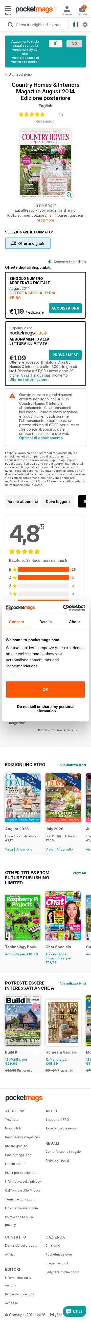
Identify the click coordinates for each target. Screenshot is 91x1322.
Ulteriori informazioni (28, 379)
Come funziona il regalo (63, 1152)
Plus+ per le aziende (20, 1173)
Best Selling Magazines (22, 1137)
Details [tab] (45, 622)
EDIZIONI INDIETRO (25, 764)
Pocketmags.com (59, 1254)
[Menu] (8, 9)
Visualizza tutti (73, 765)
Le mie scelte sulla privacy (19, 1221)
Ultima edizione (20, 74)
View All (79, 873)
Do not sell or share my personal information (45, 708)
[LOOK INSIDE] (45, 196)
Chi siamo (53, 1245)
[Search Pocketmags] (10, 25)
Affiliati (10, 1254)
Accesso (11, 1303)
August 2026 (17, 829)
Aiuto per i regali (58, 1160)
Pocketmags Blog (18, 1155)
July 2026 (54, 829)
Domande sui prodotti (21, 1245)
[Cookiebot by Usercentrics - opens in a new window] (64, 607)
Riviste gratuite (16, 1146)
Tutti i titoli (12, 1119)
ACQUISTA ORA (65, 308)
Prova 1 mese (65, 355)
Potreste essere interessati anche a (29, 983)
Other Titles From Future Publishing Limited (27, 872)
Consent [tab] (16, 622)
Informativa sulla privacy (23, 1181)
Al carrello (24, 849)
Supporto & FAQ (57, 1119)
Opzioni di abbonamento (41, 438)
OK (46, 689)
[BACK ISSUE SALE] (22, 821)
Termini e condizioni (20, 1199)
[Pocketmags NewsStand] (33, 10)
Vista (9, 849)
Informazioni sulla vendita (18, 1281)
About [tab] (74, 622)
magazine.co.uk (57, 1263)
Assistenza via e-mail (61, 1128)
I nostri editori (15, 1164)
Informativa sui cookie (21, 1208)
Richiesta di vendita (19, 1294)
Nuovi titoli (13, 1128)
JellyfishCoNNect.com (62, 1272)
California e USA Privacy (23, 1190)
